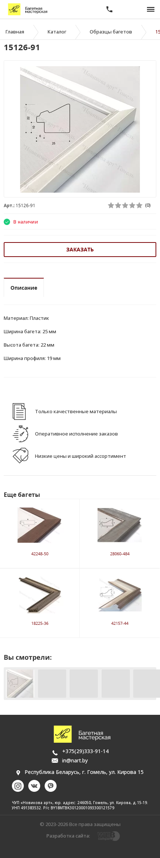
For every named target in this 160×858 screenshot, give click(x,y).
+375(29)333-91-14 (85, 751)
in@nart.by (75, 760)
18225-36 (39, 623)
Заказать (80, 249)
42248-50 (39, 553)
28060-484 (119, 553)
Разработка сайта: (68, 835)
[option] (80, 129)
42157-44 (119, 623)
